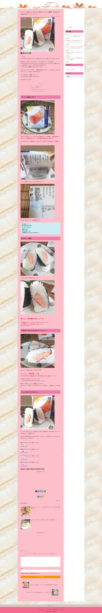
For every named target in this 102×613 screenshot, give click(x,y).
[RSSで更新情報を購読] (43, 497)
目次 (39, 83)
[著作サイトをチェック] (38, 497)
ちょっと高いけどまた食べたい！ (38, 91)
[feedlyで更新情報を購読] (40, 497)
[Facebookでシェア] (24, 53)
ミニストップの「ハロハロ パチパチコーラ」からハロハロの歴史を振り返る (75, 35)
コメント (23, 555)
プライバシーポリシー (42, 609)
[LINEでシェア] (28, 53)
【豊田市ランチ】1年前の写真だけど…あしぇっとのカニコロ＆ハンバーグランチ (74, 41)
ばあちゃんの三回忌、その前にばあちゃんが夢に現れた (75, 53)
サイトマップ (49, 609)
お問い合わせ (55, 609)
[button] (30, 53)
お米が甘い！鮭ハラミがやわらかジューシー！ (41, 89)
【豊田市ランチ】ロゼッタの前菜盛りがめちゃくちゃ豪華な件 (75, 59)
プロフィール (61, 609)
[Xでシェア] (21, 53)
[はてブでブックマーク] (26, 53)
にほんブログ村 (24, 446)
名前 (21, 568)
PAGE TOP (51, 605)
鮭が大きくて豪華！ (36, 87)
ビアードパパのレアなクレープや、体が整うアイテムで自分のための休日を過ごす (75, 47)
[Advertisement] (40, 479)
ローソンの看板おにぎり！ (37, 86)
